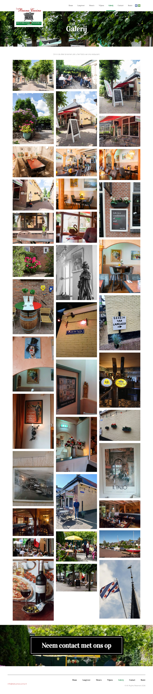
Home (71, 6)
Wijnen (101, 6)
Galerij (111, 6)
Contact (121, 6)
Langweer (81, 6)
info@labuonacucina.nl (17, 684)
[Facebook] (136, 5)
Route (130, 6)
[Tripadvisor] (139, 5)
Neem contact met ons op (76, 645)
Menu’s (91, 6)
